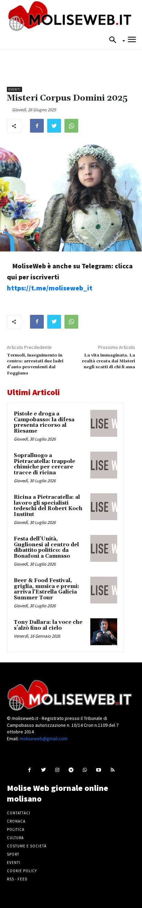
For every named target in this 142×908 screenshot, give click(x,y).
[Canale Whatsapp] (85, 769)
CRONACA (16, 821)
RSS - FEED (17, 879)
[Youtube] (98, 769)
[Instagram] (57, 769)
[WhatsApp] (71, 126)
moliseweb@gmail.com (44, 738)
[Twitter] (54, 126)
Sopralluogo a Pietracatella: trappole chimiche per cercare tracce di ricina (44, 464)
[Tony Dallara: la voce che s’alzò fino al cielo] (103, 631)
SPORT (13, 854)
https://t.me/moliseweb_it (49, 287)
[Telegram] (71, 769)
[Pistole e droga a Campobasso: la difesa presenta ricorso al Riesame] (103, 423)
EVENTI (13, 862)
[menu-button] (131, 40)
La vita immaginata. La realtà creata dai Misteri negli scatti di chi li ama (108, 361)
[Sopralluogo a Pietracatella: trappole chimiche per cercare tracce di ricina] (103, 465)
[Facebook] (37, 126)
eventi (14, 89)
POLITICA (15, 829)
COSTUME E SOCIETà (27, 846)
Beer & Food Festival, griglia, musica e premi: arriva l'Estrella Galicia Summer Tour (46, 589)
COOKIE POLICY (22, 870)
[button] (114, 40)
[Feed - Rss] (112, 769)
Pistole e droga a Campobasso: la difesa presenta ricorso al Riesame (44, 422)
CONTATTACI (18, 813)
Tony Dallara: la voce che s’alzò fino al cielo (48, 625)
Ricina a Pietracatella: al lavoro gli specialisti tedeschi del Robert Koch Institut (48, 506)
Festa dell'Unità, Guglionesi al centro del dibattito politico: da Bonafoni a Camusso (46, 547)
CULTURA (15, 837)
